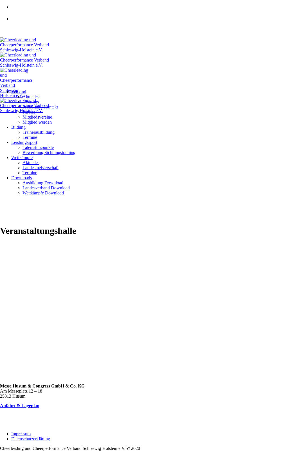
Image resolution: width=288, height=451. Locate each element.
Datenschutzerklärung (30, 438)
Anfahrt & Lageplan (19, 405)
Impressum (21, 433)
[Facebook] (17, 10)
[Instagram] (17, 22)
